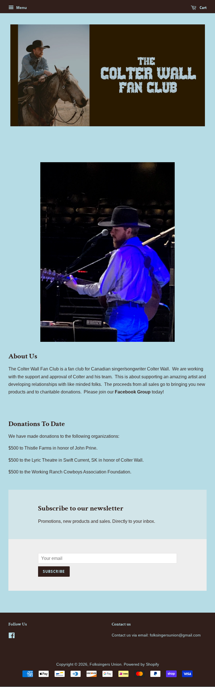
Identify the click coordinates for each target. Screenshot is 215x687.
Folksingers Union (105, 664)
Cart (202, 7)
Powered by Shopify (141, 664)
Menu (21, 7)
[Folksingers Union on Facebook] (11, 637)
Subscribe (54, 571)
